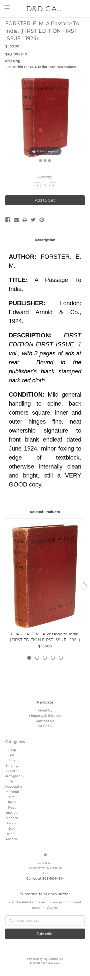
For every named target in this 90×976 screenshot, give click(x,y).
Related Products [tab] (45, 511)
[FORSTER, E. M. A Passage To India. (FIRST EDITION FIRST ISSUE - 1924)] (40, 160)
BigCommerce (53, 959)
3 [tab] (45, 658)
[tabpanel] (45, 586)
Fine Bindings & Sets (12, 765)
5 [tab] (61, 658)
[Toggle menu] (7, 7)
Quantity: (45, 177)
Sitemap (45, 726)
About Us (45, 710)
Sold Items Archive (12, 833)
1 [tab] (29, 658)
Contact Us (45, 721)
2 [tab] (37, 658)
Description (45, 240)
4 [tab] (53, 658)
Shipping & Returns (45, 716)
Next (85, 586)
